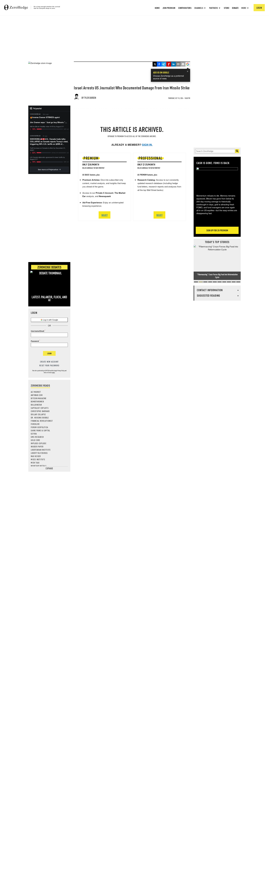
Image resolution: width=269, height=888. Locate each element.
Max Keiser (36, 456)
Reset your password (49, 365)
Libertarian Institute (41, 449)
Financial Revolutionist (42, 420)
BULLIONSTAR (36, 404)
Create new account (49, 361)
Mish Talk (35, 462)
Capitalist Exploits (39, 408)
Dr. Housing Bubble (40, 417)
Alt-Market (36, 391)
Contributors (185, 7)
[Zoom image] (217, 178)
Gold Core (35, 440)
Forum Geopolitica (39, 427)
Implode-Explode (38, 443)
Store (226, 7)
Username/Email (37, 331)
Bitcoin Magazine (38, 398)
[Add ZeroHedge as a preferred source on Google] (187, 64)
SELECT (104, 215)
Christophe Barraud (40, 411)
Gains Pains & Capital (40, 430)
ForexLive (35, 424)
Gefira (34, 433)
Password (35, 341)
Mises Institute (38, 459)
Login (49, 353)
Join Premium (169, 7)
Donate (235, 7)
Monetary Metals (38, 465)
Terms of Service (48, 373)
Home (157, 7)
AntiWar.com (37, 395)
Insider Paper (37, 446)
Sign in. (147, 145)
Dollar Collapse (38, 414)
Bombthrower (37, 401)
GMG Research (37, 436)
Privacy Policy (60, 371)
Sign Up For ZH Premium (217, 230)
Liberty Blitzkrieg (39, 453)
